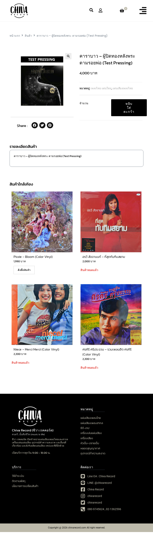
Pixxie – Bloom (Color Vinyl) (33, 256)
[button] (142, 11)
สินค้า (28, 36)
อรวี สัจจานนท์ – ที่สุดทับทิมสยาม (103, 256)
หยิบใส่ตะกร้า (129, 107)
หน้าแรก (15, 36)
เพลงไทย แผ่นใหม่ (101, 88)
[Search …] (91, 10)
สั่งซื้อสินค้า (24, 270)
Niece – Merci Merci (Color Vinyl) (36, 349)
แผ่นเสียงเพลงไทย (123, 88)
